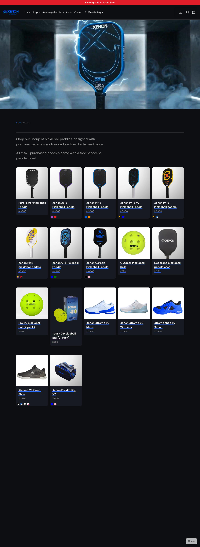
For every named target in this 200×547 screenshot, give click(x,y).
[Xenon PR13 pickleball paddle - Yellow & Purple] (18, 277)
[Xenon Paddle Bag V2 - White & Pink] (55, 404)
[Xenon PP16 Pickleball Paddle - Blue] (86, 217)
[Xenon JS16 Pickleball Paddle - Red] (55, 217)
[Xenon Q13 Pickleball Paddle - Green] (55, 277)
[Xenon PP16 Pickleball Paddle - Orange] (89, 217)
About (69, 12)
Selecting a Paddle (52, 12)
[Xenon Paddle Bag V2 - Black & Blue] (52, 404)
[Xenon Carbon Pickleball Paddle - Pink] (89, 277)
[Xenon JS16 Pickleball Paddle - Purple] (52, 217)
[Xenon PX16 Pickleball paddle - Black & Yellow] (154, 217)
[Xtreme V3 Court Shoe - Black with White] (18, 404)
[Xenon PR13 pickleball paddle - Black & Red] (21, 277)
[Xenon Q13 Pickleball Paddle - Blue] (52, 277)
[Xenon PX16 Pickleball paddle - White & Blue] (157, 217)
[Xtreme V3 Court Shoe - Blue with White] (21, 404)
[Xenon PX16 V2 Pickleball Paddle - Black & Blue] (123, 217)
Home (27, 12)
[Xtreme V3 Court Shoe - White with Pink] (28, 404)
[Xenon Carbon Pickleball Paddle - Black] (86, 277)
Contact (78, 12)
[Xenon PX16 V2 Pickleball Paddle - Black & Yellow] (120, 217)
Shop (35, 12)
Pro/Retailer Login (94, 12)
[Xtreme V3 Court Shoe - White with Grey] (25, 404)
